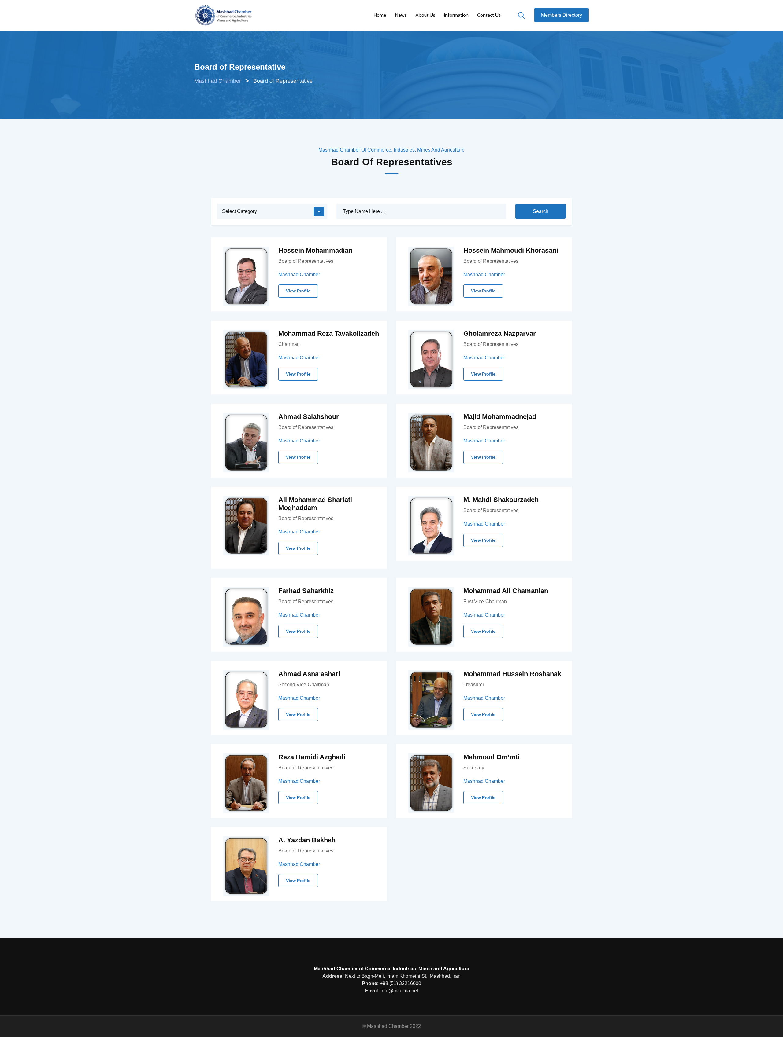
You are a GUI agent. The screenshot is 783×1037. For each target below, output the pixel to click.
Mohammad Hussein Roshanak (512, 674)
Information (456, 15)
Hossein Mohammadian (315, 250)
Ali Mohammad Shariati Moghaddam (315, 503)
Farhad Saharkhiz (306, 591)
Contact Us (489, 15)
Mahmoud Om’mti (491, 757)
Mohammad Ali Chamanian (505, 591)
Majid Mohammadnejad (499, 416)
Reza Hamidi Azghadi (311, 757)
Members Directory (561, 15)
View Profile (298, 290)
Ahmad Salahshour (308, 416)
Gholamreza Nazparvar (499, 333)
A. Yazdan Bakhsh (307, 840)
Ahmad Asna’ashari (309, 674)
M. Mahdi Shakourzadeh (501, 500)
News (401, 15)
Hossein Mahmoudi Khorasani (510, 250)
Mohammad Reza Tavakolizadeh (328, 333)
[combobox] (272, 211)
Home (379, 15)
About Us (425, 15)
